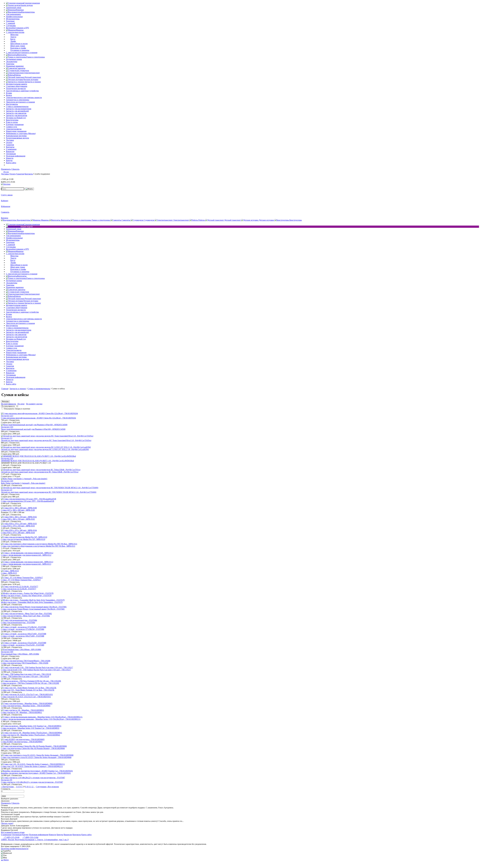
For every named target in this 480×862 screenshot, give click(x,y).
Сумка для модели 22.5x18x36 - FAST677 (18, 589)
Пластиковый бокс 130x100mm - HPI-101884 (20, 654)
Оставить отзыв (17, 832)
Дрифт (13, 41)
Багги (12, 39)
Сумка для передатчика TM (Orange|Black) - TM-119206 (24, 663)
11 (30, 787)
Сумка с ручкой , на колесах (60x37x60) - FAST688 (22, 636)
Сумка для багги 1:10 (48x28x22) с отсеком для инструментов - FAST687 (32, 782)
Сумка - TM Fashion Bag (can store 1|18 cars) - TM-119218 (25, 676)
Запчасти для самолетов (16, 113)
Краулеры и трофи (18, 48)
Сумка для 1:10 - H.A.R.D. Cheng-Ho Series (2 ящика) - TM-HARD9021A (32, 766)
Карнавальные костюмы (16, 136)
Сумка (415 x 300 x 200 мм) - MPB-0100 (18, 510)
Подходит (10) (7, 427)
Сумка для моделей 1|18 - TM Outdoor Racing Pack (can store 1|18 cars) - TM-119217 (36, 670)
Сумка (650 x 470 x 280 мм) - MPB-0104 (18, 533)
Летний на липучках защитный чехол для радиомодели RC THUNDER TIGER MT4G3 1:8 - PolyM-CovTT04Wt (48, 492)
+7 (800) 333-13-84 (30, 837)
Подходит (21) (7, 416)
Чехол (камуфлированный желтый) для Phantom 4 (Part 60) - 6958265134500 (33, 429)
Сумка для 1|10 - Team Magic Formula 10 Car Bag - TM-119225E (27, 690)
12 (32, 787)
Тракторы (10, 64)
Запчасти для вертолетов (16, 115)
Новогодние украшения (16, 131)
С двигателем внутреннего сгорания (21, 52)
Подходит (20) (7, 458)
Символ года (11, 127)
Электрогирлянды (14, 129)
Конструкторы (12, 120)
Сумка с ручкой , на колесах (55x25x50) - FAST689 (22, 645)
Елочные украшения (15, 124)
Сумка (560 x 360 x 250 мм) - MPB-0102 (18, 519)
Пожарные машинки (15, 66)
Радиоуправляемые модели (17, 138)
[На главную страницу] (8, 177)
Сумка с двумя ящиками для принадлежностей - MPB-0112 (26, 555)
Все (53, 787)
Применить (6, 169)
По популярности (8, 404)
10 (27, 787)
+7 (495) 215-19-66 (11, 837)
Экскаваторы (11, 61)
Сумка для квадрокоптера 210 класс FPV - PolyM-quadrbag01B (27, 501)
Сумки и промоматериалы (17, 106)
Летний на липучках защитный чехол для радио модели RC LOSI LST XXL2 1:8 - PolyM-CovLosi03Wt (45, 449)
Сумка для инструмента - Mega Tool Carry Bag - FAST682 (25, 616)
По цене (21, 404)
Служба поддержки (41, 174)
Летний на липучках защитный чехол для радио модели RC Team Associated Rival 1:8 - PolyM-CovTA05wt (46, 440)
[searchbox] (12, 189)
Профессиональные (14, 16)
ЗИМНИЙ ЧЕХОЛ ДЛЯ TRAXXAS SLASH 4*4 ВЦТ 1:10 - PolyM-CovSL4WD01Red (37, 461)
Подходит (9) (6, 780)
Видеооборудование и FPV (17, 28)
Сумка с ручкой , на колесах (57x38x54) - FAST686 (22, 629)
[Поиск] (29, 189)
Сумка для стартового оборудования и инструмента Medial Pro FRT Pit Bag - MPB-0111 (38, 546)
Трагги (13, 37)
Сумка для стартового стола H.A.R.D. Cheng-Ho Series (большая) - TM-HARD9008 (36, 757)
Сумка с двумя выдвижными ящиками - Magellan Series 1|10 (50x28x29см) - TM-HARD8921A (40, 719)
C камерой (10, 23)
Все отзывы (6, 832)
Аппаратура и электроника (17, 100)
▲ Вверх (5, 860)
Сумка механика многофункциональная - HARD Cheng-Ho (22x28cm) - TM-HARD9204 (38, 418)
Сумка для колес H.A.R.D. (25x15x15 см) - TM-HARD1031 (26, 697)
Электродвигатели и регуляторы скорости (24, 97)
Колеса (9, 95)
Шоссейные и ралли (19, 43)
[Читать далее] (7, 823)
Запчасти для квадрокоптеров (18, 109)
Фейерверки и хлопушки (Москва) (21, 133)
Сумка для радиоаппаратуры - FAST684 (18, 622)
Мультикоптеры (13, 19)
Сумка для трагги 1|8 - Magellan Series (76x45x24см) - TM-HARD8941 (30, 735)
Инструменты (12, 104)
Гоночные (10, 21)
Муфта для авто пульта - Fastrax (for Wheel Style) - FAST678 (26, 595)
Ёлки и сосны (12, 122)
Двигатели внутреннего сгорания (20, 102)
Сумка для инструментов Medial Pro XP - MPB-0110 (23, 539)
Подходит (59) (7, 652)
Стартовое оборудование (16, 86)
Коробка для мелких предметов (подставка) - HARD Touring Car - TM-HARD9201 (36, 773)
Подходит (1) (6, 438)
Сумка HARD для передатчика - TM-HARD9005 (21, 742)
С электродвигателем (15, 32)
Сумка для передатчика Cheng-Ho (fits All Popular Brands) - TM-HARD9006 (33, 748)
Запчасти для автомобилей (17, 111)
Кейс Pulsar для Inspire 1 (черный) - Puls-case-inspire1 (23, 483)
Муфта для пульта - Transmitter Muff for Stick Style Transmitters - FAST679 (31, 602)
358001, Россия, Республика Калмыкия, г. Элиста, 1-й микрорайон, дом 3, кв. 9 (34, 840)
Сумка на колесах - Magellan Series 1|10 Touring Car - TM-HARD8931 (30, 728)
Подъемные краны (14, 59)
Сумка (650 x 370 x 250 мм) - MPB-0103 (18, 526)
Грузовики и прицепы (19, 50)
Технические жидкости (16, 88)
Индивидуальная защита (16, 84)
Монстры (14, 34)
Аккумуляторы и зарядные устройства (22, 91)
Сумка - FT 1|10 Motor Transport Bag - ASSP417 (21, 580)
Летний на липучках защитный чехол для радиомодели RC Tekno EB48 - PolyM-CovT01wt (39, 472)
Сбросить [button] (15, 169)
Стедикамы (11, 25)
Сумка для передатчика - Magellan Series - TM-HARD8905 (25, 706)
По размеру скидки (34, 404)
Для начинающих (13, 14)
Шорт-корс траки (17, 46)
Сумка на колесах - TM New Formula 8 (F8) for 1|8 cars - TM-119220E (30, 683)
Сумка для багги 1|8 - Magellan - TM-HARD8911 (21, 712)
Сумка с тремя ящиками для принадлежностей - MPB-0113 (26, 564)
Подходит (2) (6, 490)
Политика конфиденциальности (14, 849)
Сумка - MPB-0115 (9, 573)
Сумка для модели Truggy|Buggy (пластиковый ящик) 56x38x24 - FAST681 (33, 609)
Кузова (9, 93)
